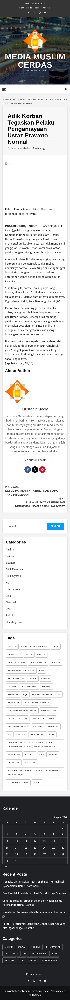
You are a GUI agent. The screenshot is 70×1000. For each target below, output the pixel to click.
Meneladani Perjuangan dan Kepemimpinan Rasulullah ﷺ (34, 914)
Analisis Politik (38, 662)
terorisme (29, 762)
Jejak (9, 596)
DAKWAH (12, 686)
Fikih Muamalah (15, 569)
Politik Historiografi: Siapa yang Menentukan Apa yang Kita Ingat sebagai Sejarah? (33, 926)
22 (63, 847)
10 (16, 841)
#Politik (12, 646)
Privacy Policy (33, 974)
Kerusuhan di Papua (18, 726)
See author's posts (35, 460)
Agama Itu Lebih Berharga (34, 646)
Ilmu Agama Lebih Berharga (22, 710)
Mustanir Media (21, 148)
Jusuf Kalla (37, 718)
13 (44, 841)
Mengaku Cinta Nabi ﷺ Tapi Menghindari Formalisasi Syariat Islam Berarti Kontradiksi (33, 884)
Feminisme (13, 694)
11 (25, 841)
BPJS (41, 670)
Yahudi (36, 782)
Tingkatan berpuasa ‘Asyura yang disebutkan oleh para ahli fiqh (34, 772)
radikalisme (14, 754)
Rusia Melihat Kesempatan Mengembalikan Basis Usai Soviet (40, 502)
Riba (41, 754)
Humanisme (13, 702)
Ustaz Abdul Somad (18, 782)
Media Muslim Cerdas (35, 60)
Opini (9, 609)
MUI (9, 734)
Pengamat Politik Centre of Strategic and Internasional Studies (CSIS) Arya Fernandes (31, 744)
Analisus (55, 662)
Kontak (46, 7)
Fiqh (8, 582)
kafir (51, 718)
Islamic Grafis (25, 7)
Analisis (10, 549)
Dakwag (45, 678)
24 (16, 854)
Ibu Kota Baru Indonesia (36, 702)
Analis (29, 654)
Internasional (13, 589)
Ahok (55, 646)
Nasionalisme (37, 734)
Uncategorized (14, 622)
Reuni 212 (30, 754)
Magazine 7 (57, 991)
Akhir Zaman (14, 654)
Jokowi (23, 718)
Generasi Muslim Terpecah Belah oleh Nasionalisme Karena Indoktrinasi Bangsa (32, 903)
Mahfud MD (52, 726)
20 (44, 847)
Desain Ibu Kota (29, 686)
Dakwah (10, 556)
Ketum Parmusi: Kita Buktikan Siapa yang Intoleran (31, 491)
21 (53, 847)
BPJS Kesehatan (16, 678)
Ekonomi (11, 562)
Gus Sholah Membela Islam (46, 694)
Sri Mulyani (14, 762)
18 (25, 847)
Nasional (11, 602)
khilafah (37, 726)
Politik (10, 615)
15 (63, 841)
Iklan (37, 7)
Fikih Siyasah (13, 576)
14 (53, 841)
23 (7, 854)
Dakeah (32, 678)
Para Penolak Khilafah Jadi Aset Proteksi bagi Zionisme (34, 893)
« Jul (4, 866)
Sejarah (53, 754)
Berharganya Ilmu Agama (21, 670)
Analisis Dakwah (16, 662)
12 (35, 841)
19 (35, 847)
